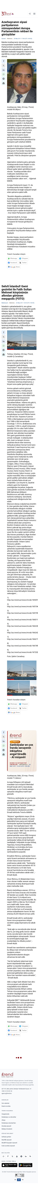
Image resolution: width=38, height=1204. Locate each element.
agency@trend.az (7, 1093)
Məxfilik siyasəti (6, 1140)
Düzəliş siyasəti (6, 1126)
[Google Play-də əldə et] (25, 1165)
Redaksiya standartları (9, 1123)
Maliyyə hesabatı (7, 1129)
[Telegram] (21, 1156)
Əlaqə (3, 1120)
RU (23, 1179)
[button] (3, 61)
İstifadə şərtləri (6, 1137)
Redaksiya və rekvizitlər (9, 1117)
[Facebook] (8, 1156)
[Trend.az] (8, 14)
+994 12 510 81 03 (7, 1091)
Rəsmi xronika (6, 1106)
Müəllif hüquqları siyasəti (9, 1143)
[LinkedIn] (26, 1156)
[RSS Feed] (30, 1156)
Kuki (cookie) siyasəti (8, 1146)
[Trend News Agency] (7, 1074)
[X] (12, 1156)
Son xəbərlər (5, 1103)
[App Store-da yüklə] (9, 1165)
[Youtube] (17, 1156)
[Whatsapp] (3, 1156)
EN (15, 1179)
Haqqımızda (5, 1114)
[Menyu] (34, 14)
